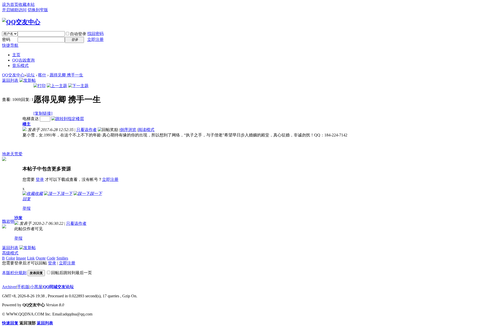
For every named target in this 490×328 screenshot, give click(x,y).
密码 (6, 39)
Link (31, 258)
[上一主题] (57, 86)
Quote (41, 258)
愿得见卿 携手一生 (66, 75)
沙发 (18, 218)
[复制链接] (42, 113)
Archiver (9, 287)
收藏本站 (26, 4)
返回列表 (10, 80)
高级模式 (10, 253)
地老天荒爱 (12, 154)
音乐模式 (20, 65)
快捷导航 (10, 45)
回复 (26, 199)
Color (10, 258)
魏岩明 (8, 221)
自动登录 (78, 34)
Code (51, 258)
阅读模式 (146, 129)
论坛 (31, 75)
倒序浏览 (128, 129)
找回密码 (95, 33)
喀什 (42, 75)
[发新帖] (27, 80)
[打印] (39, 86)
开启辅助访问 (14, 10)
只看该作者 (86, 129)
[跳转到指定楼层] (67, 118)
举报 (26, 208)
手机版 (23, 287)
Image (21, 258)
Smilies (62, 258)
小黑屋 (36, 287)
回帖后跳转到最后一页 (71, 273)
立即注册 (95, 39)
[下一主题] (78, 86)
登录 (40, 179)
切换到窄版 (38, 10)
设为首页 (10, 4)
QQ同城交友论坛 (58, 287)
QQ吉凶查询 (23, 60)
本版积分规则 (14, 273)
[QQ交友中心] (21, 22)
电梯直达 (30, 118)
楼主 (26, 124)
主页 (16, 55)
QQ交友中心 (13, 75)
